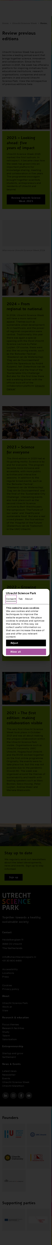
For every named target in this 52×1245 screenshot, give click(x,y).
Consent (11, 598)
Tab (20, 598)
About (29, 598)
